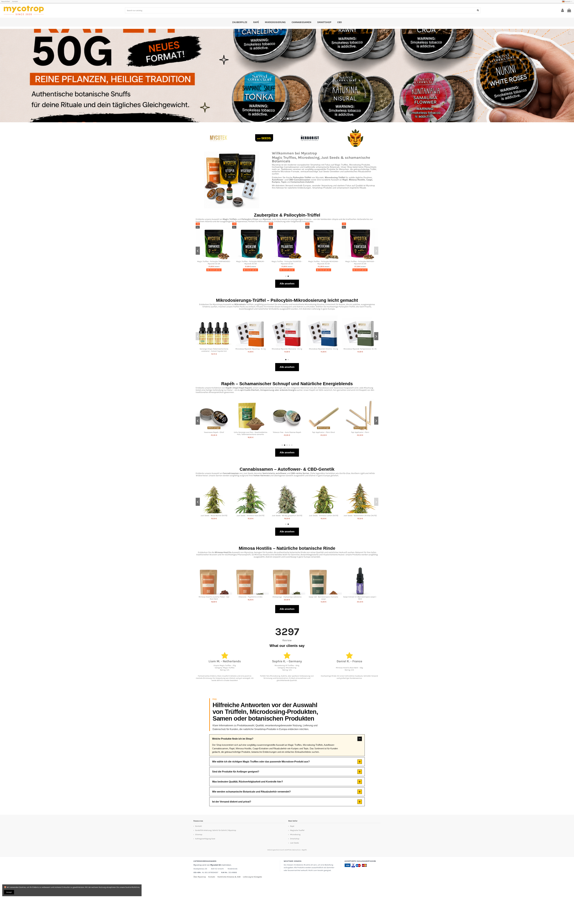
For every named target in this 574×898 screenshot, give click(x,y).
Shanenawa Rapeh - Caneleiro (214, 432)
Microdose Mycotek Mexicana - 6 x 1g (287, 349)
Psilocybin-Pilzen (249, 219)
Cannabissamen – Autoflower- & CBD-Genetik (287, 469)
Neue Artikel (5, 1)
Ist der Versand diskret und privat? (231, 801)
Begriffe (304, 850)
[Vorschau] (214, 258)
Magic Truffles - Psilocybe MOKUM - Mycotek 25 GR (250, 262)
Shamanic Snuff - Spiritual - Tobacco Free (360, 432)
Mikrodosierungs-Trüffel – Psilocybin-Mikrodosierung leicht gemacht (287, 300)
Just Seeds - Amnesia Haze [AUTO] (250, 515)
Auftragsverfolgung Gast (205, 839)
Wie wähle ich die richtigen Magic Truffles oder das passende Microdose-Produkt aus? (261, 761)
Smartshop (294, 839)
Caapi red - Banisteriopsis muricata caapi (323, 598)
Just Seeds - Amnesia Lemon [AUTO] (323, 515)
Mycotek (267, 219)
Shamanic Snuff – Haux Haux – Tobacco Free (323, 433)
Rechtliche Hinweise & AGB (229, 877)
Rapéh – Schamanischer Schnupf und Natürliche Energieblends (287, 383)
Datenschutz (296, 850)
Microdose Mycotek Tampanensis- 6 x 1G (360, 349)
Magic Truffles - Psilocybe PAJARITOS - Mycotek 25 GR (287, 262)
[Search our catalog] (477, 10)
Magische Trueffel (297, 830)
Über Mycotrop (199, 877)
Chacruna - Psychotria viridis (250, 597)
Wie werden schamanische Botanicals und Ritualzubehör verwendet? (251, 791)
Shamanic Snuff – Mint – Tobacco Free (287, 432)
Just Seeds (294, 843)
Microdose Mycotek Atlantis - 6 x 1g (323, 349)
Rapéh (229, 388)
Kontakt (15, 1)
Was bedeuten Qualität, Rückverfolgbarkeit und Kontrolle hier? (247, 781)
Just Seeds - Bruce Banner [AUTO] (214, 515)
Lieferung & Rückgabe (252, 877)
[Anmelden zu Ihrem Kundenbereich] (562, 10)
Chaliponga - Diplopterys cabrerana (287, 597)
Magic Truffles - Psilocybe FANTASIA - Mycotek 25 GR (360, 262)
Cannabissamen (231, 473)
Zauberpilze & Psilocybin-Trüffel (287, 215)
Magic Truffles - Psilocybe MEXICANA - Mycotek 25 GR (323, 262)
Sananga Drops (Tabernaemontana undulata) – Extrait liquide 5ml (214, 350)
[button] (285, 276)
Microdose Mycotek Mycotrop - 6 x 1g (250, 349)
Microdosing (295, 834)
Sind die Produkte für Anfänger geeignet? (235, 771)
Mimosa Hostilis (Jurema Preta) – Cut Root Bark (214, 598)
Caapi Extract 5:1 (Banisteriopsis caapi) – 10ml (360, 598)
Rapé (292, 826)
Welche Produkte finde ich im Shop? (232, 738)
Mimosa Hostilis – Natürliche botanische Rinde (287, 548)
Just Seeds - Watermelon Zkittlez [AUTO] (360, 515)
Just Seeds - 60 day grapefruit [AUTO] (287, 515)
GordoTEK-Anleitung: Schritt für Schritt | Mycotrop (215, 830)
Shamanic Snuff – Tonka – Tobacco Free (250, 432)
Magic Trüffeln (230, 219)
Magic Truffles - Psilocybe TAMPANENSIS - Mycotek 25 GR (214, 262)
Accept (9, 892)
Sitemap (198, 834)
